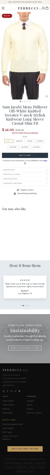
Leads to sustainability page (24, 348)
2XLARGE (13, 147)
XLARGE (40, 141)
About (29, 405)
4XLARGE (36, 147)
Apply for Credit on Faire (25, 449)
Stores (30, 409)
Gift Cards (7, 432)
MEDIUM (19, 141)
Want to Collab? (34, 413)
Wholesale (8, 413)
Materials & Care (11, 174)
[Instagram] (4, 391)
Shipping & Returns (12, 183)
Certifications (10, 179)
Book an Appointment (13, 424)
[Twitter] (15, 391)
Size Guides (8, 428)
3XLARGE (24, 147)
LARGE (29, 141)
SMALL (8, 141)
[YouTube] (11, 391)
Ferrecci (15, 370)
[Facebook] (8, 391)
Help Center (8, 401)
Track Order (8, 405)
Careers (30, 401)
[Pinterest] (19, 391)
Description (9, 170)
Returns (6, 409)
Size (25, 137)
